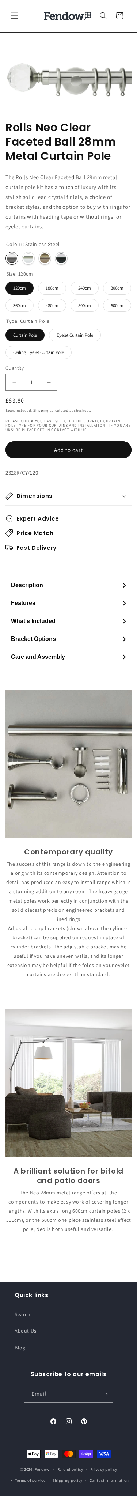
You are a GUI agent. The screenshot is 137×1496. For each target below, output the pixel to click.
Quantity (14, 368)
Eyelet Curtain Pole (75, 335)
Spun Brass (44, 258)
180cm (52, 288)
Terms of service (30, 1480)
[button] (15, 16)
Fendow (42, 1469)
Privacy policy (103, 1469)
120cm (19, 288)
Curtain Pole (25, 335)
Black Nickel (61, 258)
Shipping (41, 410)
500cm (84, 305)
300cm (117, 288)
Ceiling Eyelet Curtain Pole (38, 352)
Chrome (28, 258)
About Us (26, 1330)
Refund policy (70, 1469)
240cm (84, 288)
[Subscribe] (105, 1394)
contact (60, 429)
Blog (20, 1347)
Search (23, 1314)
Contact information (109, 1480)
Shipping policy (68, 1480)
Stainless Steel (11, 258)
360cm (19, 305)
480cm (52, 305)
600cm (117, 305)
